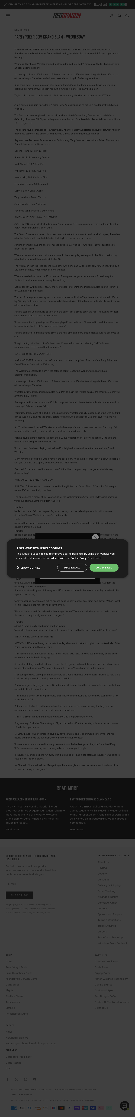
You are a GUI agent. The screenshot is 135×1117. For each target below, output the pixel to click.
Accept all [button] (104, 567)
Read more (94, 558)
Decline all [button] (72, 567)
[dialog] (67, 558)
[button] (28, 568)
